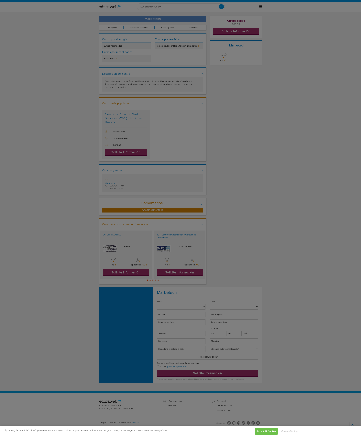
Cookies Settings (289, 431)
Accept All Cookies (266, 431)
